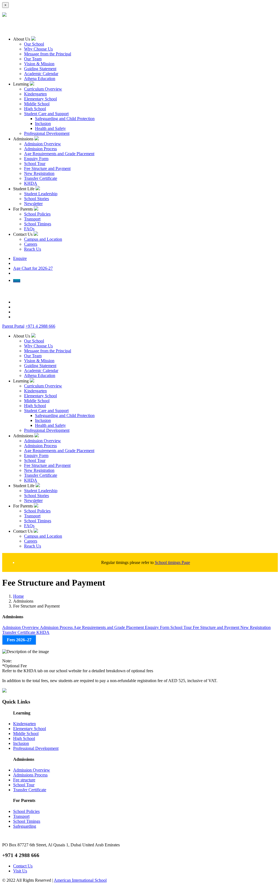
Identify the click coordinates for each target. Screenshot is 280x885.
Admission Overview (42, 143)
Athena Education (39, 78)
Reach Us (32, 249)
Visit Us (20, 871)
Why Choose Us (38, 49)
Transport (32, 219)
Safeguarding (24, 826)
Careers (30, 244)
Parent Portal (13, 326)
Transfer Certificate (40, 178)
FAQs (29, 228)
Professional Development (46, 133)
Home (18, 596)
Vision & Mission (39, 63)
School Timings (37, 224)
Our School (34, 44)
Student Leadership (40, 193)
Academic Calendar (41, 73)
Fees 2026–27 (19, 639)
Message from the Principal (47, 54)
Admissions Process (30, 775)
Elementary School (40, 99)
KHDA (30, 183)
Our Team (33, 58)
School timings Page (172, 562)
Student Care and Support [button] (46, 113)
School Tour (34, 163)
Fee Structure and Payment (47, 168)
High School (35, 108)
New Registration (39, 173)
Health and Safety (50, 128)
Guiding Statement (40, 68)
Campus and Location (43, 239)
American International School (80, 880)
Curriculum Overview (43, 89)
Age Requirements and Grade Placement (59, 153)
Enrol (16, 280)
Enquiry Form (36, 158)
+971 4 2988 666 (40, 326)
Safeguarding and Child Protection (65, 118)
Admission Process (40, 148)
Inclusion (43, 123)
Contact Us (23, 866)
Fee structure (24, 780)
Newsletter (33, 203)
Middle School (36, 103)
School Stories (36, 198)
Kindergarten (35, 94)
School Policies (37, 214)
